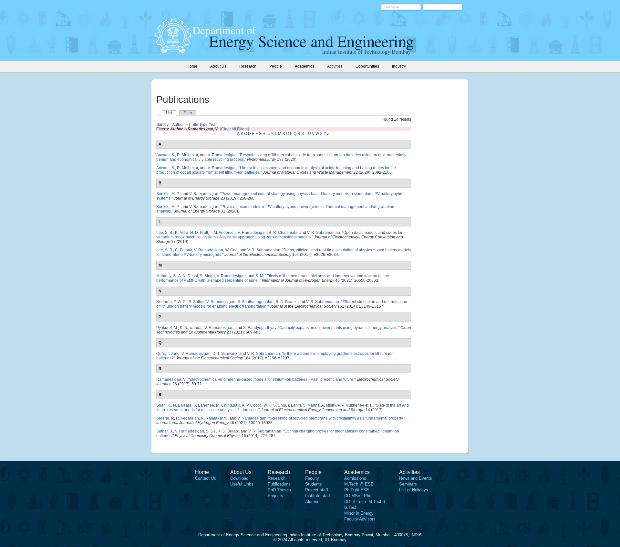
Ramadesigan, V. (171, 379)
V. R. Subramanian (323, 232)
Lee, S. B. (164, 232)
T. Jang (173, 353)
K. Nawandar (191, 327)
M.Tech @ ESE (359, 484)
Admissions (355, 478)
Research (276, 478)
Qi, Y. (160, 353)
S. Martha (311, 405)
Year (213, 124)
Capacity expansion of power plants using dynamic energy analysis (338, 327)
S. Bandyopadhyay (259, 327)
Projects (275, 495)
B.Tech (350, 507)
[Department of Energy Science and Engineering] (173, 51)
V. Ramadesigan (222, 155)
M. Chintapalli (228, 405)
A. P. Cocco (252, 405)
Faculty (312, 478)
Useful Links (241, 484)
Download (239, 478)
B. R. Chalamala (283, 232)
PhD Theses (279, 489)
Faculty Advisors (360, 519)
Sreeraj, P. (165, 418)
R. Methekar (187, 155)
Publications (279, 484)
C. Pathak (183, 250)
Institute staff (317, 495)
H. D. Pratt (199, 232)
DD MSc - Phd (357, 495)
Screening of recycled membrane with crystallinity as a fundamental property (336, 418)
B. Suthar (196, 302)
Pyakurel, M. (167, 327)
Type (203, 124)
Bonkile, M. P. (168, 193)
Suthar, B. (164, 431)
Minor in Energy (359, 513)
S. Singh (207, 276)
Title (194, 124)
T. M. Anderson (223, 232)
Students (313, 484)
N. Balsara (182, 405)
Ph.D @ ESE (356, 489)
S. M (259, 276)
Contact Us (205, 478)
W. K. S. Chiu (275, 405)
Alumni (311, 501)
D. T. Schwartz (224, 353)
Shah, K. (163, 405)
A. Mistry (328, 405)
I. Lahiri (294, 405)
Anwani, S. (165, 155)
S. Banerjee (203, 405)
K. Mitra (181, 232)
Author (178, 124)
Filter (187, 113)
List (169, 113)
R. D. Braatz (285, 302)
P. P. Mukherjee (351, 405)
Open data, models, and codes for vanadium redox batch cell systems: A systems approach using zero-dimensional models (279, 234)
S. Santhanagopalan (255, 302)
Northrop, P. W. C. (171, 302)
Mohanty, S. (166, 276)
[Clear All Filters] (234, 129)
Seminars (408, 484)
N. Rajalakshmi (214, 418)
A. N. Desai (188, 276)
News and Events (415, 478)
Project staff (316, 489)
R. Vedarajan (187, 418)
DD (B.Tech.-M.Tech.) (364, 501)
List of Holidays (413, 489)
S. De (211, 431)
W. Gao (231, 250)
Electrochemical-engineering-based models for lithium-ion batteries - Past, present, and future (271, 379)
